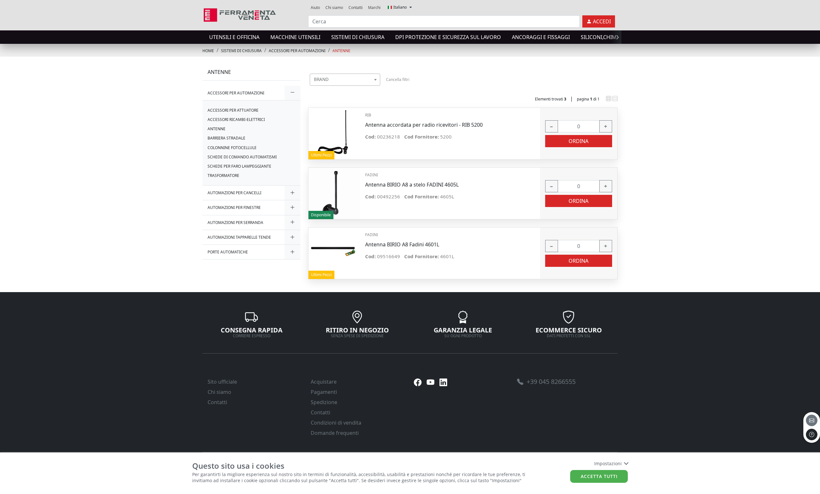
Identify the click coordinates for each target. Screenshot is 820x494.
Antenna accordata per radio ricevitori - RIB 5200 (424, 125)
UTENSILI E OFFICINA (234, 37)
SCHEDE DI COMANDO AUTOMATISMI (242, 157)
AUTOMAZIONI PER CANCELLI (234, 192)
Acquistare (324, 381)
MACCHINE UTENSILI (295, 37)
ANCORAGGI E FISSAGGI (541, 37)
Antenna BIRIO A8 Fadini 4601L (402, 245)
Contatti (355, 7)
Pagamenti (324, 391)
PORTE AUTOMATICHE (228, 252)
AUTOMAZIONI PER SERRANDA (235, 222)
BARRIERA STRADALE (226, 138)
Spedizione (324, 402)
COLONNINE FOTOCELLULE (232, 147)
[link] (239, 14)
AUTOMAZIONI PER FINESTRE (234, 207)
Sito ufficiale (222, 381)
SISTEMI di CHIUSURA (357, 37)
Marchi (374, 7)
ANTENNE (341, 50)
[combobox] (345, 80)
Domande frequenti (335, 432)
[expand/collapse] (292, 93)
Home (208, 50)
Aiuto (315, 7)
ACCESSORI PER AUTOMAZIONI (297, 50)
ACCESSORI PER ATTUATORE (233, 110)
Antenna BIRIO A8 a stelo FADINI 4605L (412, 185)
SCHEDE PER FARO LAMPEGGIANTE (239, 166)
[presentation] (204, 37)
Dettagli (334, 130)
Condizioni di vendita (336, 422)
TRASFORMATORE (223, 175)
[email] (811, 420)
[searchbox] (376, 87)
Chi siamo (334, 7)
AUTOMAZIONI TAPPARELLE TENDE (239, 237)
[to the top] (811, 434)
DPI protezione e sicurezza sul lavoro (448, 37)
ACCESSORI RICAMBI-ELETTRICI (236, 119)
